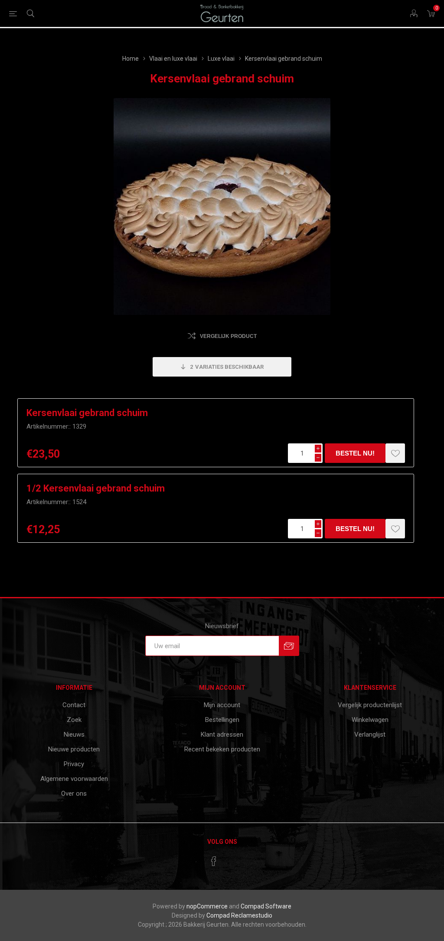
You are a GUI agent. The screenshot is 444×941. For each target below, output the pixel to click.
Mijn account (222, 705)
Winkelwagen (370, 720)
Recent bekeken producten (222, 749)
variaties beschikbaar (227, 367)
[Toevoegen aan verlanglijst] (395, 453)
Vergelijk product (228, 336)
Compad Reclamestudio (239, 915)
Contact (73, 705)
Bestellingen (222, 720)
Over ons (74, 793)
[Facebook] (214, 861)
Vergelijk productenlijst (370, 705)
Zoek (74, 720)
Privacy (74, 764)
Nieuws (74, 734)
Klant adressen (222, 734)
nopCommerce (207, 906)
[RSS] (230, 859)
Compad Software (266, 906)
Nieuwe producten (74, 749)
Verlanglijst (369, 734)
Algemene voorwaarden (74, 779)
